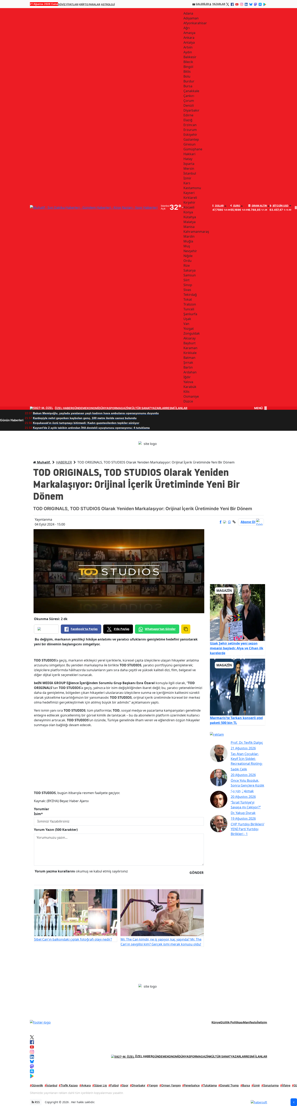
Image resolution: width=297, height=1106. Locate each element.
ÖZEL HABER (63, 408)
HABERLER (64, 462)
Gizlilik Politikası (231, 1022)
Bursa (245, 1085)
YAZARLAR (218, 3)
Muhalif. (43, 462)
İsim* (38, 814)
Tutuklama (209, 1085)
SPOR (112, 408)
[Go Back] (294, 1102)
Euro (236, 205)
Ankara (85, 1085)
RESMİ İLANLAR (176, 408)
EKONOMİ (92, 408)
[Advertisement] (119, 759)
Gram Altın (259, 205)
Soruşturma (270, 1085)
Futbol (113, 1085)
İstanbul (51, 1085)
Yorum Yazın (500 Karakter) (56, 829)
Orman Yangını (170, 1085)
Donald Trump (228, 1085)
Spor (124, 1085)
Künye (216, 1022)
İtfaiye (285, 1085)
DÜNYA (103, 408)
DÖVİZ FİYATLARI (68, 4)
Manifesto (250, 1022)
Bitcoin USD (280, 205)
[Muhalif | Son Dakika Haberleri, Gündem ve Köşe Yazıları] (40, 1022)
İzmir (256, 1085)
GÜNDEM (78, 408)
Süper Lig (99, 1085)
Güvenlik (36, 1085)
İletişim (262, 1022)
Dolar (219, 205)
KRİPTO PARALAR (89, 4)
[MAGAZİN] (237, 612)
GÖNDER (197, 872)
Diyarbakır (137, 1085)
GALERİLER (202, 3)
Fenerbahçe (191, 1085)
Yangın (152, 1085)
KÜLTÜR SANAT (140, 408)
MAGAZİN (123, 408)
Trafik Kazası (68, 1085)
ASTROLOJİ (108, 4)
